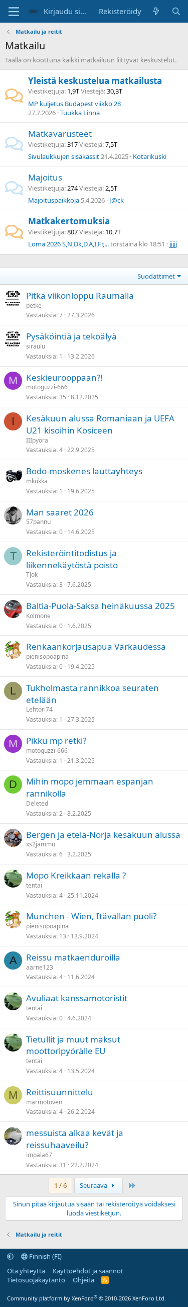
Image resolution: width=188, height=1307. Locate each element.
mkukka (37, 481)
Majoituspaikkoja (53, 200)
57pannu (38, 521)
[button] (10, 1256)
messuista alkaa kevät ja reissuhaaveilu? (74, 1139)
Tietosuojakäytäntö (36, 1279)
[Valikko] (14, 12)
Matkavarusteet (60, 133)
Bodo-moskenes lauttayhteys (84, 471)
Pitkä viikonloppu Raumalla (80, 295)
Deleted (37, 803)
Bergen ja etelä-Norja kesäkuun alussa (103, 834)
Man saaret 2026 (60, 512)
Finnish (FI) (45, 1256)
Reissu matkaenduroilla (73, 957)
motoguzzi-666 (47, 387)
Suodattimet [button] (156, 276)
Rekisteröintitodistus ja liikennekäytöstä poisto (72, 559)
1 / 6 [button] (60, 1185)
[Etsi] (176, 11)
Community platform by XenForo (86, 1298)
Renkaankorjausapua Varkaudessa (96, 646)
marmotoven (44, 1102)
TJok (32, 574)
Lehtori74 (39, 709)
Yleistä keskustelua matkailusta (95, 80)
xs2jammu (40, 844)
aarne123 (39, 967)
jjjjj (173, 243)
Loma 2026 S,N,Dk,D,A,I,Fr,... (68, 243)
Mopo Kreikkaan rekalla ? (76, 875)
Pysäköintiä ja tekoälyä (71, 336)
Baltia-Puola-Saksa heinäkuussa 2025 (100, 606)
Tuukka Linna (80, 112)
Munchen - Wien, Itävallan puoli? (91, 916)
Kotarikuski (149, 156)
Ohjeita (83, 1279)
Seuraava (94, 1185)
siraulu (35, 346)
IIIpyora (37, 440)
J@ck (116, 200)
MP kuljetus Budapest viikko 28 (74, 103)
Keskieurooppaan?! (64, 377)
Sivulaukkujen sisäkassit (63, 156)
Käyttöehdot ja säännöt (88, 1270)
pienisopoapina (47, 656)
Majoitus (45, 177)
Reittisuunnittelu (59, 1092)
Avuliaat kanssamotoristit (76, 998)
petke (34, 305)
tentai (34, 885)
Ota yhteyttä (26, 1270)
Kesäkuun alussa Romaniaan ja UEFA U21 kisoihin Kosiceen (100, 424)
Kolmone (38, 616)
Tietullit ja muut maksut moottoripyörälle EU (73, 1045)
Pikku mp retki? (56, 740)
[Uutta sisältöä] (156, 11)
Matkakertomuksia (69, 221)
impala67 (39, 1155)
